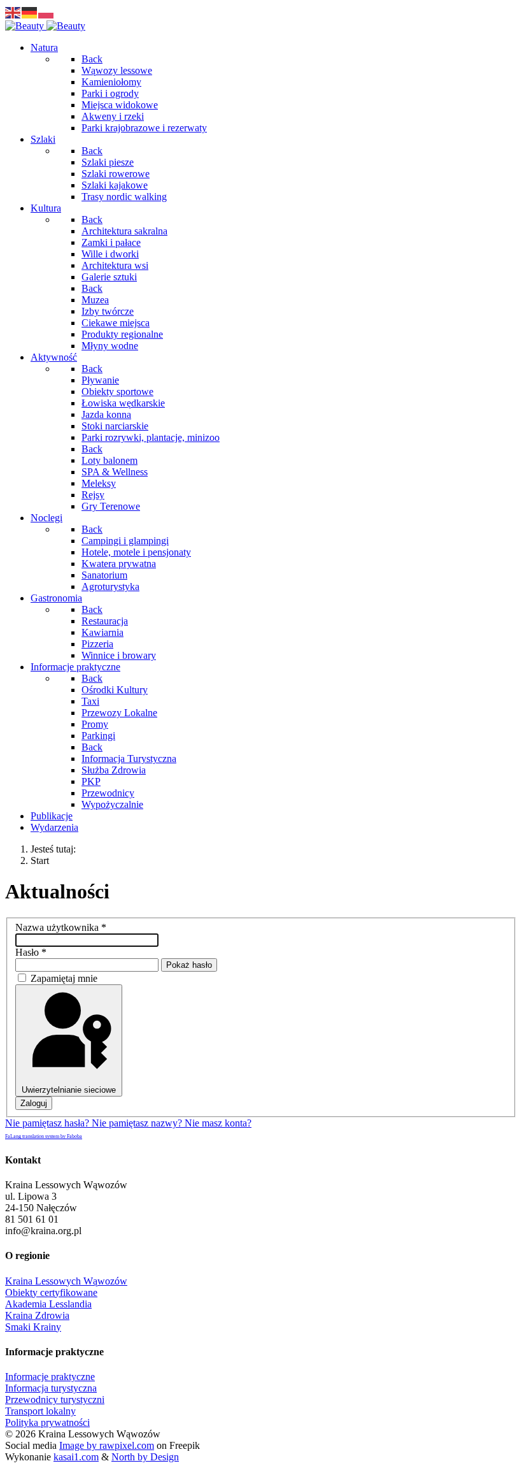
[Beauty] (45, 25)
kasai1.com (76, 1456)
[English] (13, 11)
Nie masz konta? (218, 1123)
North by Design (145, 1456)
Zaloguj (33, 1103)
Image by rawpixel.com (106, 1445)
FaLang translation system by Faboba (43, 1136)
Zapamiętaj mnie (64, 978)
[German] (30, 11)
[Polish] (46, 11)
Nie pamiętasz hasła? (48, 1123)
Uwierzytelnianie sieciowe (69, 1090)
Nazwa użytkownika (60, 927)
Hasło (30, 952)
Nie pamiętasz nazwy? (138, 1123)
